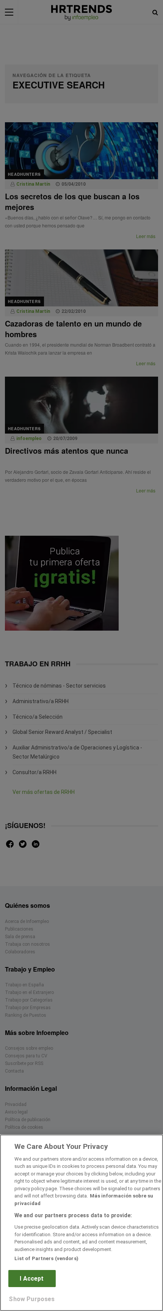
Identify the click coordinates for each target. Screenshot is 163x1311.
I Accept (32, 1278)
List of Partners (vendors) (46, 1258)
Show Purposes (32, 1299)
